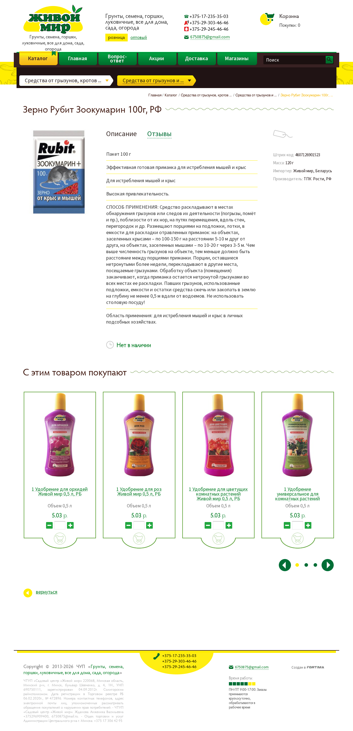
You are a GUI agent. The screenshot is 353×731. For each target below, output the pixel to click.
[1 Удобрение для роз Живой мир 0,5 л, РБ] (139, 435)
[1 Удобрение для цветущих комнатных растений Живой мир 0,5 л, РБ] (218, 435)
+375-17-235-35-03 (208, 16)
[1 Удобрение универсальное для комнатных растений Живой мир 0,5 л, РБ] (297, 435)
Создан (299, 666)
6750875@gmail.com (210, 36)
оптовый (138, 37)
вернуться (46, 592)
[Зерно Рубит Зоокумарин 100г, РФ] (59, 214)
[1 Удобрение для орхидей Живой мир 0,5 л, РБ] (60, 435)
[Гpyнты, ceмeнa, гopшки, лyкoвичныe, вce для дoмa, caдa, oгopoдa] (53, 33)
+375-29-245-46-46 (208, 29)
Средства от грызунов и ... (153, 80)
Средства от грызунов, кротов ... (63, 80)
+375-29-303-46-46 (208, 22)
